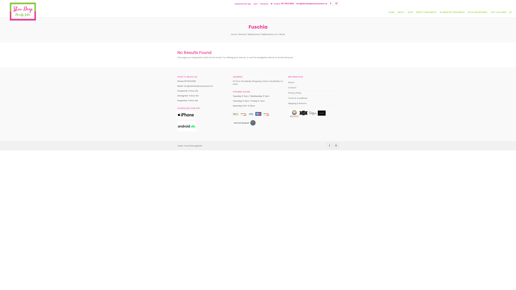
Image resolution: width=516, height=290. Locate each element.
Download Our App (243, 4)
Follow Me (193, 91)
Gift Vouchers (498, 12)
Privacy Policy (294, 93)
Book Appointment (478, 12)
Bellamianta (254, 34)
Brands (242, 34)
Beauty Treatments (426, 12)
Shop (410, 12)
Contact (292, 87)
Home (391, 12)
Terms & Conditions (297, 98)
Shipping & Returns (297, 103)
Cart (255, 4)
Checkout (264, 4)
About (401, 12)
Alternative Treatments (452, 12)
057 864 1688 (287, 3)
